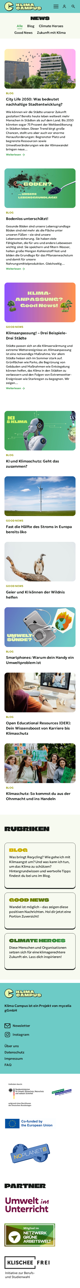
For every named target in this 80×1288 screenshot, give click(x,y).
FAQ (7, 1065)
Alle (20, 26)
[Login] (64, 6)
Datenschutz (14, 1052)
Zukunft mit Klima (51, 32)
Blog (30, 26)
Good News (23, 32)
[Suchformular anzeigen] (73, 6)
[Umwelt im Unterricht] (26, 1204)
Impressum (13, 1058)
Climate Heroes (51, 26)
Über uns (11, 1046)
